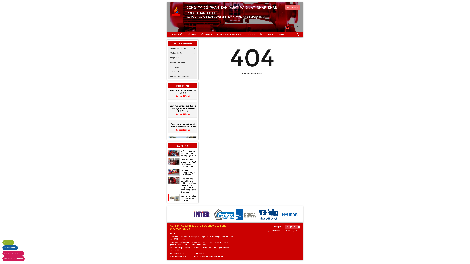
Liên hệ (281, 34)
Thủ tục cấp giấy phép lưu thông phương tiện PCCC (188, 153)
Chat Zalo (8, 242)
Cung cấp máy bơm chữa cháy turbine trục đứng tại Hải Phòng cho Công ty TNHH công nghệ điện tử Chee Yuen (188, 185)
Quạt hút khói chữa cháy (179, 76)
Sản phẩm (205, 34)
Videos (270, 34)
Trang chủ (177, 34)
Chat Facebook (10, 248)
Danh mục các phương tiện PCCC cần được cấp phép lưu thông (188, 163)
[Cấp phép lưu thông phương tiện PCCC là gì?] (174, 172)
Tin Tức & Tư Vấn (254, 34)
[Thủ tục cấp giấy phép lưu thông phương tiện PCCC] (174, 153)
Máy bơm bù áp (176, 53)
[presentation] (171, 214)
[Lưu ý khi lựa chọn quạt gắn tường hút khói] (174, 197)
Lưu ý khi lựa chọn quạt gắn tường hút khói (188, 198)
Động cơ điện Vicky (177, 62)
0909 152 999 (183, 253)
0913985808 (13, 253)
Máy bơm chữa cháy (178, 48)
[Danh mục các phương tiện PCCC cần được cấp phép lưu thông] (174, 161)
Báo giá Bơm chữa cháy (228, 34)
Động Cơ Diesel (176, 58)
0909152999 (13, 259)
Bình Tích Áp (175, 67)
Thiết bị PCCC (175, 72)
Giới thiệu (191, 34)
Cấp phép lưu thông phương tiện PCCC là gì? (189, 172)
